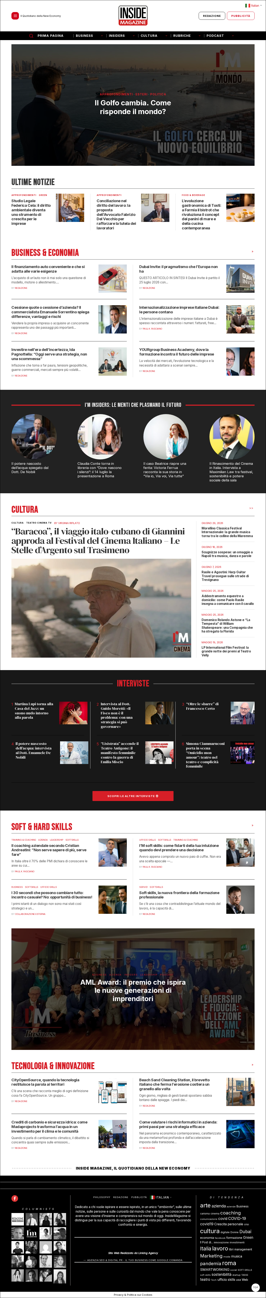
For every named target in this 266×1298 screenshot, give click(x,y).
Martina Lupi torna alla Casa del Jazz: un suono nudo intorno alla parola (34, 711)
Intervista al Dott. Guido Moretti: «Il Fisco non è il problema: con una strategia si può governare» (117, 715)
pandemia (210, 1263)
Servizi (143, 887)
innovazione (221, 1242)
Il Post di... (206, 1242)
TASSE (244, 1275)
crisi (246, 1224)
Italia (205, 1248)
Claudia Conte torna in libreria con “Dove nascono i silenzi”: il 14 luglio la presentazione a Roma (100, 469)
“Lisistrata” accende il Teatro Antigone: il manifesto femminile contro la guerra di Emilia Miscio (120, 752)
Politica (158, 94)
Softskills (72, 839)
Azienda (43, 839)
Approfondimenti (116, 94)
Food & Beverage (193, 195)
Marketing (211, 1255)
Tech (214, 1280)
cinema (215, 1213)
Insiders (131, 974)
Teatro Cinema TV (39, 523)
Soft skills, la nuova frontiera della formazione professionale (179, 895)
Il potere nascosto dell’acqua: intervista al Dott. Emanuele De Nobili (34, 750)
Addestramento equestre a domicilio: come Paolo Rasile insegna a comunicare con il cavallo (228, 599)
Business (17, 887)
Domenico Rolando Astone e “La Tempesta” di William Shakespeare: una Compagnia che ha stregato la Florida (227, 625)
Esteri (141, 94)
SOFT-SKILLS (245, 1270)
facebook (220, 1237)
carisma (205, 1213)
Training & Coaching (23, 839)
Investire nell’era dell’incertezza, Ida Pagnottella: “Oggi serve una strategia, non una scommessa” (49, 354)
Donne (234, 1232)
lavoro (220, 1248)
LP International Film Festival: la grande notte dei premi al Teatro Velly (226, 651)
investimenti (237, 1242)
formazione (234, 1237)
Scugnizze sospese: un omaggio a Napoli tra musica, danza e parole (227, 554)
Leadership (56, 839)
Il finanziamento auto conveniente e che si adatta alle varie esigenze (48, 269)
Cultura (17, 523)
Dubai (245, 1231)
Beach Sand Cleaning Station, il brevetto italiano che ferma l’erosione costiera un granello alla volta (174, 1084)
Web (245, 1279)
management (243, 1249)
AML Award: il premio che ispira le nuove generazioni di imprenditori (133, 990)
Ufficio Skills (147, 839)
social (233, 1270)
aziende (231, 1206)
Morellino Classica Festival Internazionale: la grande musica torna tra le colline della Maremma (227, 532)
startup (236, 1274)
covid (222, 1219)
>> (251, 508)
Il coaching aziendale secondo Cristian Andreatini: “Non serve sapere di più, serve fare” (48, 850)
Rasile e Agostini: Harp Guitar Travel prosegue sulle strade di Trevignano (225, 576)
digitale (225, 1232)
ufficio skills (226, 1280)
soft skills (205, 1275)
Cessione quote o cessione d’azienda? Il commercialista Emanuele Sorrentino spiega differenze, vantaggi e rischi (50, 312)
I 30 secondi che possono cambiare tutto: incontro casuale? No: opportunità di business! (51, 895)
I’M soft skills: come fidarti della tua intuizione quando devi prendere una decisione (179, 847)
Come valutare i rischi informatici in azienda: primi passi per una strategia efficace (178, 1124)
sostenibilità (222, 1274)
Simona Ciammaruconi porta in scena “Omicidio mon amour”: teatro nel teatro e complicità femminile (205, 755)
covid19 (206, 1224)
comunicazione (208, 1219)
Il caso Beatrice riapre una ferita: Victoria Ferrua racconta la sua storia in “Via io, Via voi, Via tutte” (164, 469)
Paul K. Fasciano (152, 328)
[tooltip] (14, 1198)
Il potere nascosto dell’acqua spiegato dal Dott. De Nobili (29, 467)
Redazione (21, 288)
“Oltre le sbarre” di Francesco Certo (202, 706)
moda (226, 1256)
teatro (205, 1279)
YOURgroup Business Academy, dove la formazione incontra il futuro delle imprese (176, 351)
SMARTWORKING (214, 1269)
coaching (230, 1213)
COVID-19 (237, 1218)
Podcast (167, 974)
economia (207, 1237)
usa (238, 1279)
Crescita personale (228, 1224)
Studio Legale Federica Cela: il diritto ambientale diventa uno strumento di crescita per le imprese (31, 212)
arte (205, 1205)
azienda (219, 1205)
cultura (210, 1230)
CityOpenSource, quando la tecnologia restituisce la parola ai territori (45, 1082)
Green (43, 195)
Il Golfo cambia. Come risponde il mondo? (133, 107)
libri (231, 1249)
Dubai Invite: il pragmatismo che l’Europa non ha (178, 269)
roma (229, 1263)
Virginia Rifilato (69, 523)
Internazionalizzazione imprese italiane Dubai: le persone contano (179, 309)
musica (236, 1256)
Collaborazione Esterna (30, 914)
